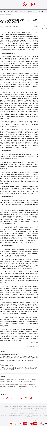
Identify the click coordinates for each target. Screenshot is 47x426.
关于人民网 (12, 406)
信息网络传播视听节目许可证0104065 (8, 415)
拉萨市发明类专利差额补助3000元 (26, 381)
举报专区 (30, 11)
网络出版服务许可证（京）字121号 (38, 415)
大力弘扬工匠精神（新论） (7, 365)
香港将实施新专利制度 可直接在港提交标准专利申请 (30, 386)
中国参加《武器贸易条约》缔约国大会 (8, 379)
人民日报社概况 (6, 406)
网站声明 (40, 406)
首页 (1, 11)
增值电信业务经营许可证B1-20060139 (36, 410)
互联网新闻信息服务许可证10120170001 (22, 410)
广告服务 (24, 406)
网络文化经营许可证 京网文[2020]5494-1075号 (23, 415)
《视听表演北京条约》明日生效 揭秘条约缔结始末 (29, 384)
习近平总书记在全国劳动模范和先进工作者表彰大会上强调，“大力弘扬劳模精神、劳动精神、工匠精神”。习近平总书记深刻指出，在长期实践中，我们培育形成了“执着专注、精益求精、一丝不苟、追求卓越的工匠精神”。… (19, 368)
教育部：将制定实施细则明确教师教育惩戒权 (28, 388)
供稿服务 (32, 406)
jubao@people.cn (43, 408)
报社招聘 (16, 406)
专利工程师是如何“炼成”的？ (6, 388)
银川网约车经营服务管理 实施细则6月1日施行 (9, 384)
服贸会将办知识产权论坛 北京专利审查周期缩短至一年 (30, 379)
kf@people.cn (18, 408)
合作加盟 (28, 406)
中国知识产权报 (15, 26)
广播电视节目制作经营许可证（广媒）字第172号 (18, 413)
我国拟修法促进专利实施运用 (6, 381)
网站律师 (44, 406)
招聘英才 (20, 406)
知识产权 (5, 14)
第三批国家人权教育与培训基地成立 (9, 354)
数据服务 (36, 406)
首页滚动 (10, 14)
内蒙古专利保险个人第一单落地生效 (7, 386)
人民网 (1, 14)
